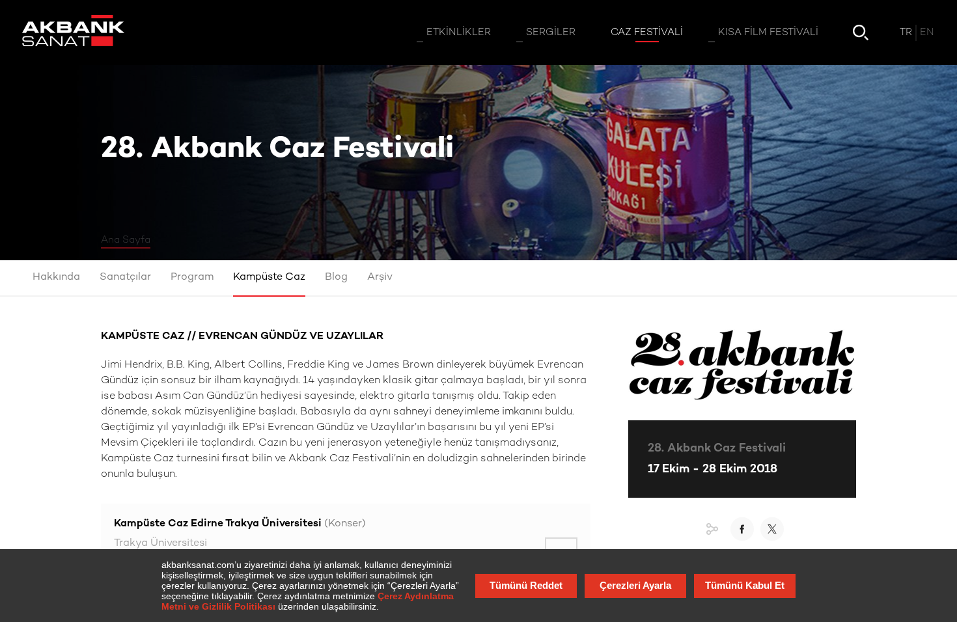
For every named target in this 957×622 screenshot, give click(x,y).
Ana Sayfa (125, 240)
